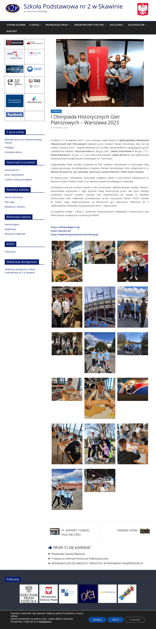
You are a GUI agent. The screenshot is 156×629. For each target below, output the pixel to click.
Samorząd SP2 (12, 170)
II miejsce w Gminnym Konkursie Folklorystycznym (79, 558)
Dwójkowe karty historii (89, 24)
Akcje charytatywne (14, 174)
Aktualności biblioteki (15, 233)
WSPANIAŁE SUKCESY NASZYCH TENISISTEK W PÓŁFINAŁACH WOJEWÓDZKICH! (97, 563)
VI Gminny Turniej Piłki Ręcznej (75, 532)
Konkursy (56, 111)
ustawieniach (45, 621)
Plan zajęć (10, 202)
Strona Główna (16, 24)
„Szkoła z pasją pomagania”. (19, 179)
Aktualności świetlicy (15, 206)
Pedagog (9, 147)
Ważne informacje (14, 197)
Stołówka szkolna (13, 152)
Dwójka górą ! (127, 530)
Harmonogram (12, 224)
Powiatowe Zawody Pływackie (68, 554)
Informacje (10, 251)
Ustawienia (134, 619)
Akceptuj (97, 619)
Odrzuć (115, 619)
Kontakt (12, 31)
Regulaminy (10, 229)
